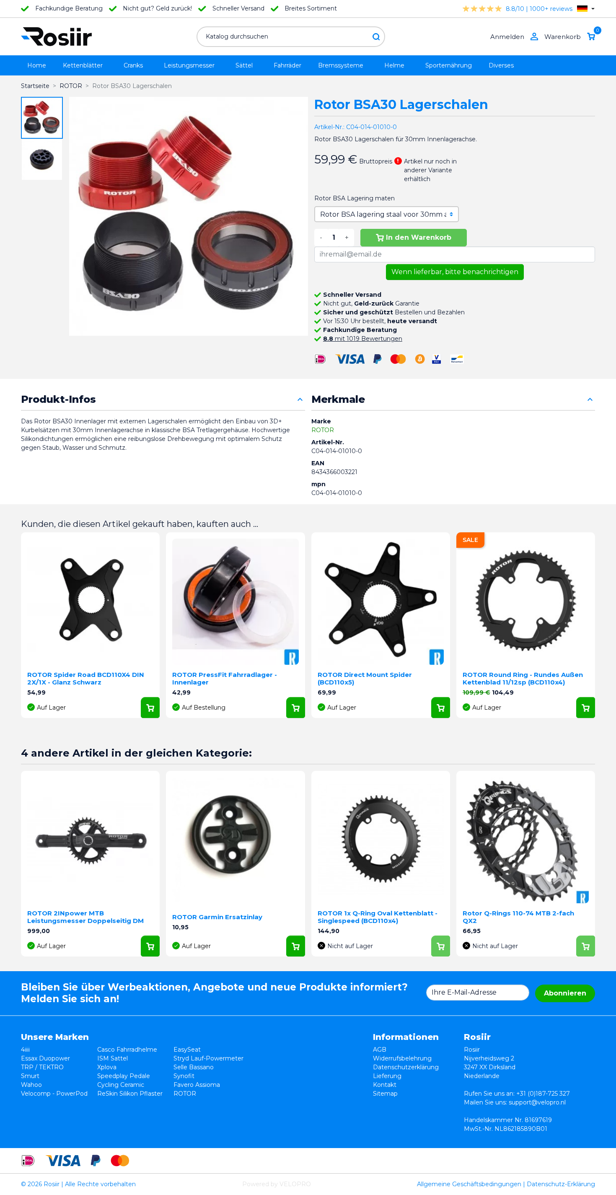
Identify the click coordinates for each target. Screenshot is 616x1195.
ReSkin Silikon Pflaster (130, 1093)
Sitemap (385, 1093)
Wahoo (31, 1085)
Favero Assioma (196, 1085)
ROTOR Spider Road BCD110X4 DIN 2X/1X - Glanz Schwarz (85, 678)
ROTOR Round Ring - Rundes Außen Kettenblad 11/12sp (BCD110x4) (523, 678)
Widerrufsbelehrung (402, 1058)
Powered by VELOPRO (276, 1184)
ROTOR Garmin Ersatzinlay (217, 917)
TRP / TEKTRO (42, 1067)
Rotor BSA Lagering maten (354, 198)
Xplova (106, 1067)
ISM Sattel (112, 1058)
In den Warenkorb (418, 237)
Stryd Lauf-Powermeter (208, 1058)
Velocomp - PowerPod (54, 1093)
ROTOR (322, 430)
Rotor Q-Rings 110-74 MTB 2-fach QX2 (518, 917)
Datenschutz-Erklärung (561, 1184)
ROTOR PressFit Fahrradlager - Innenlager (224, 678)
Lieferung (387, 1076)
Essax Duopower (45, 1058)
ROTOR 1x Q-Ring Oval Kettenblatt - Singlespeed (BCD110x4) (377, 917)
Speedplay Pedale (123, 1076)
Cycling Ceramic (120, 1085)
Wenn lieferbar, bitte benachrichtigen (454, 272)
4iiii (25, 1049)
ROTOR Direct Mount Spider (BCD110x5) (365, 678)
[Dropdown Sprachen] (586, 8)
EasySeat (187, 1049)
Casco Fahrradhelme (127, 1049)
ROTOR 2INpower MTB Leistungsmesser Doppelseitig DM (85, 917)
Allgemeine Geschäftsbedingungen (469, 1184)
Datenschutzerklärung (406, 1067)
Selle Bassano (193, 1067)
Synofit (183, 1076)
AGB (379, 1049)
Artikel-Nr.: (329, 127)
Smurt (30, 1076)
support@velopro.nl (537, 1102)
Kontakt (384, 1085)
